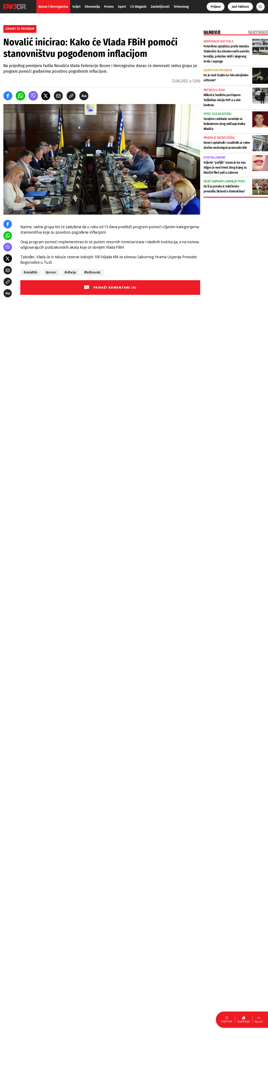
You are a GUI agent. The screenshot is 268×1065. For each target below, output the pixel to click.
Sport (122, 6)
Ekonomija (92, 6)
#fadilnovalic (92, 272)
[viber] (33, 96)
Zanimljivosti (160, 6)
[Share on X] (45, 95)
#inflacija (70, 272)
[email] (58, 96)
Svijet (76, 6)
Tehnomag (181, 6)
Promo (109, 6)
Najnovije (226, 1021)
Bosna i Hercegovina (53, 6)
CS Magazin (138, 6)
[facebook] (7, 95)
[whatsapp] (20, 96)
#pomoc (51, 272)
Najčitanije (243, 1021)
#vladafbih (30, 272)
